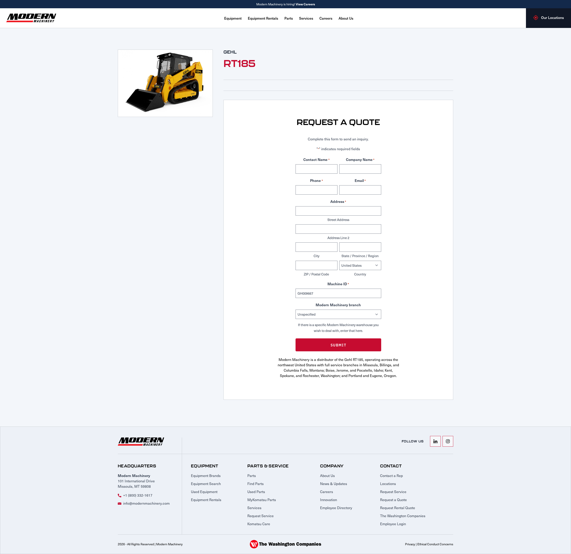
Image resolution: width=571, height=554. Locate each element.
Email (360, 180)
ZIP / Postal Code (316, 274)
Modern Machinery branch (338, 304)
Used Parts (256, 491)
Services (306, 18)
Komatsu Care (258, 523)
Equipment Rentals (263, 18)
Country (360, 274)
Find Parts (255, 483)
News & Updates (333, 483)
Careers (325, 18)
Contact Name (316, 159)
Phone (316, 180)
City (316, 255)
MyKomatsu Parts (261, 499)
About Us (346, 18)
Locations (388, 483)
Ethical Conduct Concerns (435, 544)
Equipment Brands (206, 475)
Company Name (360, 159)
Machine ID (338, 283)
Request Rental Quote (397, 507)
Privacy (410, 544)
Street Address (338, 219)
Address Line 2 (338, 237)
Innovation (328, 499)
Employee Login (393, 523)
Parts (288, 18)
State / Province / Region (360, 255)
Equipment (233, 18)
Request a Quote (393, 499)
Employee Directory (336, 507)
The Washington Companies (402, 515)
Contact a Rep (391, 475)
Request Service (260, 515)
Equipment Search (206, 483)
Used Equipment (204, 491)
